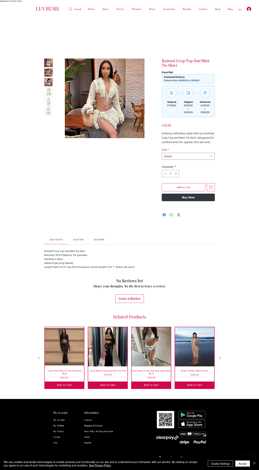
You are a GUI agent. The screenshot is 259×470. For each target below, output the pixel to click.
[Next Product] (220, 287)
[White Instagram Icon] (181, 387)
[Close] (254, 463)
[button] (135, 9)
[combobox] (188, 111)
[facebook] (170, 387)
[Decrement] (164, 128)
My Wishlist (58, 354)
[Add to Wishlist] (211, 143)
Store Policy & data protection (92, 360)
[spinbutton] (170, 128)
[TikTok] (159, 387)
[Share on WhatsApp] (171, 170)
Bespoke (88, 371)
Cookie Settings (220, 463)
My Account (59, 349)
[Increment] (176, 128)
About (87, 366)
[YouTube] (203, 387)
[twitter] (192, 387)
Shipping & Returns (92, 354)
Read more (168, 97)
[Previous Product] (39, 287)
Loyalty (56, 366)
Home (48, 46)
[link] (56, 194)
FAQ (55, 371)
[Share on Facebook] (164, 170)
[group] (129, 287)
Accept (243, 463)
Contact (88, 349)
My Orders (58, 360)
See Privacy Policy (100, 465)
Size (165, 104)
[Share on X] (178, 170)
